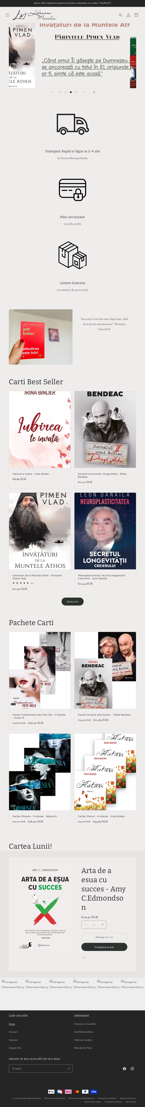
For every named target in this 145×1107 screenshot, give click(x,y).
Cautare (13, 1039)
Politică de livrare (128, 1098)
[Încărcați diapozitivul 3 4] (70, 92)
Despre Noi (15, 1047)
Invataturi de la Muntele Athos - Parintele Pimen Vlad (37, 577)
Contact (13, 1031)
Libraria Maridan (28, 1098)
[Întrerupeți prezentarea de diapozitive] (93, 92)
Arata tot (72, 601)
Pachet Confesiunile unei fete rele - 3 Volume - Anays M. (39, 716)
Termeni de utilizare (107, 1098)
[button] (7, 15)
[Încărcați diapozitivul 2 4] (65, 92)
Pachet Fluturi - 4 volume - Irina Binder (101, 816)
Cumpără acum (104, 947)
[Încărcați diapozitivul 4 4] (76, 92)
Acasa (12, 1023)
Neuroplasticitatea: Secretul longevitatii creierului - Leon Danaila (102, 577)
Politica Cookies (83, 1039)
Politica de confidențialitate (81, 1098)
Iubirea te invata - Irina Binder (31, 474)
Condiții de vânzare (113, 1101)
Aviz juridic (131, 1101)
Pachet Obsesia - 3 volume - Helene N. (35, 816)
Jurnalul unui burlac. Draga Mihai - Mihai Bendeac (102, 475)
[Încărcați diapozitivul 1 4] (60, 92)
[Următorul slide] (85, 92)
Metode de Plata (83, 1047)
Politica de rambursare (54, 1098)
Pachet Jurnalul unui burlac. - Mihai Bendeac (104, 714)
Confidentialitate (84, 1031)
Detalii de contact (93, 1101)
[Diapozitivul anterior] (51, 92)
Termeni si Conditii (85, 1023)
